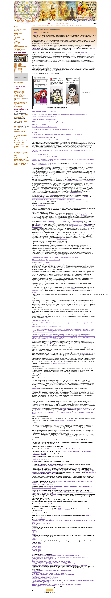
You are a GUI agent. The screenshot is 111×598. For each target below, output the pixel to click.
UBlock (43, 454)
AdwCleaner (51, 503)
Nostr (70, 436)
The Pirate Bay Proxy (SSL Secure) (83, 470)
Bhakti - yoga (18, 33)
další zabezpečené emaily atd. (41, 459)
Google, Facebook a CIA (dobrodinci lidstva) (44, 119)
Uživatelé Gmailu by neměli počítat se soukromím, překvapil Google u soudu (54, 564)
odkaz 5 (34, 531)
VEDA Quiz (17, 42)
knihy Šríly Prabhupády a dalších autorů (21, 47)
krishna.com (58, 23)
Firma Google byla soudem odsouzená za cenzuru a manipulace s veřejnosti (52, 129)
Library (16, 34)
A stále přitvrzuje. (36, 178)
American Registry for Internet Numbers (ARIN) (52, 470)
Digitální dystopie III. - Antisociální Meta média (44, 127)
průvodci (45, 482)
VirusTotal (60, 492)
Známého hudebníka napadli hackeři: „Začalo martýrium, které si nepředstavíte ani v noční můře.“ (60, 565)
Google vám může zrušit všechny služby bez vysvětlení (55, 439)
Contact (16, 45)
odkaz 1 (34, 526)
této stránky (55, 494)
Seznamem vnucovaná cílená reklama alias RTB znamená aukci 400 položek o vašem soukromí (58, 139)
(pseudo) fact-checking (48, 163)
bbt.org (72, 23)
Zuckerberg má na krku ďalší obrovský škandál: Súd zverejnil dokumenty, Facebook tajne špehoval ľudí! (60, 114)
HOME (16, 26)
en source (34, 132)
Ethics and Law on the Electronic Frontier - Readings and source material (68, 448)
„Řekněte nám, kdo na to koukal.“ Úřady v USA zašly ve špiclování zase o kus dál (53, 156)
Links (15, 38)
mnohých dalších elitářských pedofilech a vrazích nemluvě (79, 180)
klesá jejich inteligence (52, 342)
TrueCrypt (36, 461)
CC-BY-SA (35, 32)
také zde (34, 524)
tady (41, 510)
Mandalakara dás (19, 98)
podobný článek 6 (37, 547)
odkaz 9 (34, 538)
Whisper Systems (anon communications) (44, 578)
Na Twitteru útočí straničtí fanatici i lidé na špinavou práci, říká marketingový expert (55, 559)
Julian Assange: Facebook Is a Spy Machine (44, 111)
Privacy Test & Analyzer (39, 484)
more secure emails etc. (20, 150)
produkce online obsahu (86, 353)
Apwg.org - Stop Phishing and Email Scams (60, 486)
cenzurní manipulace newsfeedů (46, 195)
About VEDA (17, 44)
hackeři (38, 224)
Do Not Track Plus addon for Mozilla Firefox (21, 141)
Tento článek (35, 388)
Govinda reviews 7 (18, 70)
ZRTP (59, 509)
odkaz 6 (34, 532)
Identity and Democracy (21, 115)
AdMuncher (36, 454)
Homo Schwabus (41, 409)
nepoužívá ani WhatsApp (55, 254)
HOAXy (84, 486)
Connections (17, 36)
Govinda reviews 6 (18, 69)
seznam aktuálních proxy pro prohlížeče (44, 472)
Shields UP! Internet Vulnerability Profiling (63, 481)
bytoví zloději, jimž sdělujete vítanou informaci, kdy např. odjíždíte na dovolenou (60, 221)
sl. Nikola (69, 192)
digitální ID (84, 215)
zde (60, 506)
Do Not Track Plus (67, 451)
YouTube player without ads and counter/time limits (20, 154)
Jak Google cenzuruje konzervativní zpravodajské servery (47, 122)
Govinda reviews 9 (18, 72)
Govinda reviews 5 (18, 68)
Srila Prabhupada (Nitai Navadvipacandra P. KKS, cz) (21, 104)
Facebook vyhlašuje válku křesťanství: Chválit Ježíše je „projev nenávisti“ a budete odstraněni (57, 134)
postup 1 (34, 292)
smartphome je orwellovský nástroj (41, 137)
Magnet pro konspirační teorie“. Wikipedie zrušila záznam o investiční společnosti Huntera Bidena (58, 199)
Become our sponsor (18, 82)
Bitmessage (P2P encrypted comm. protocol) (45, 577)
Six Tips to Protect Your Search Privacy (43, 576)
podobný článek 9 (37, 551)
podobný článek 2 (37, 543)
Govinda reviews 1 (18, 63)
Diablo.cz (88, 515)
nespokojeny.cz (77, 192)
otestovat (79, 355)
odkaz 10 (34, 539)
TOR (73, 472)
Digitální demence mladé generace (61, 363)
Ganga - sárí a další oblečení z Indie (19, 96)
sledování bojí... (40, 254)
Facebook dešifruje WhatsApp (40, 154)
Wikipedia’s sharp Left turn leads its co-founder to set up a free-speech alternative (53, 198)
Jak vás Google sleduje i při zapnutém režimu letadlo (46, 260)
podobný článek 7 (37, 549)
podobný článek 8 (37, 550)
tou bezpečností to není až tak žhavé (64, 420)
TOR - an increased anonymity (19, 125)
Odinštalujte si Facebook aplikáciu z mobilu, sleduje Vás (48, 582)
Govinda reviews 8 (18, 71)
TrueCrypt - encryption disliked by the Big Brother (20, 137)
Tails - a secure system (20, 121)
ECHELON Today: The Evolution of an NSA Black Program (49, 573)
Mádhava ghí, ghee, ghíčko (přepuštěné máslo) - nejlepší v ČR (20, 93)
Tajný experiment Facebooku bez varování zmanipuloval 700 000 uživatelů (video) (55, 555)
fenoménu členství (90, 54)
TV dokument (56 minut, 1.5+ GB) (41, 523)
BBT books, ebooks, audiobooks (20, 50)
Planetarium (17, 37)
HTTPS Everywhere (85, 451)
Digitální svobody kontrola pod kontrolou (44, 558)
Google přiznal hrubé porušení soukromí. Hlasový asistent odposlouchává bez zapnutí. (55, 257)
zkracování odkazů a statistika (54, 465)
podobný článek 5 (37, 546)
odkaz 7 (34, 534)
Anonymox (76, 451)
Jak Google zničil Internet (39, 124)
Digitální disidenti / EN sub (43, 519)
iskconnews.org (65, 23)
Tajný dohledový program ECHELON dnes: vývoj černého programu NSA (53, 574)
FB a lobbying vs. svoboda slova (40, 320)
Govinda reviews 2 (18, 64)
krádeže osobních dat (77, 265)
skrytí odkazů (41, 465)
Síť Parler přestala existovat (39, 205)
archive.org (84, 52)
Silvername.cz (18, 106)
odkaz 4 (34, 530)
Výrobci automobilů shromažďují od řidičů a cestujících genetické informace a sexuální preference (60, 557)
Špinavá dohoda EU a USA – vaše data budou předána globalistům (51, 561)
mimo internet (46, 262)
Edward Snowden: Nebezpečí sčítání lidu (43, 585)
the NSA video (36, 572)
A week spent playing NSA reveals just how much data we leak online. (52, 562)
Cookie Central (77, 486)
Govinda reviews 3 (18, 65)
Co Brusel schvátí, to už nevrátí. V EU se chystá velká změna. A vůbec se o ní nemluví (56, 584)
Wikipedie (85, 196)
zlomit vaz (45, 317)
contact (85, 595)
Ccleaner (45, 503)
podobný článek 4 (37, 545)
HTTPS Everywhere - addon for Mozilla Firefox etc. (21, 146)
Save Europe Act (19, 117)
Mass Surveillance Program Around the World (44, 116)
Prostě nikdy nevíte (62, 239)
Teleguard (67, 509)
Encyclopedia (18, 31)
